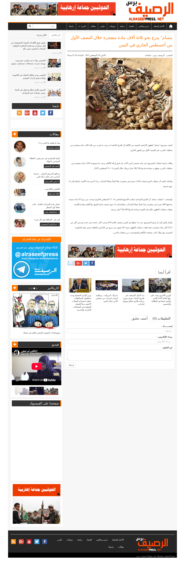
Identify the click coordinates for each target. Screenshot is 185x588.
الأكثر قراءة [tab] (42, 35)
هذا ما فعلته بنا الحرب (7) (49, 143)
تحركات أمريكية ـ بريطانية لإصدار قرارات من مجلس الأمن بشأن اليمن (107, 298)
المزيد (83, 26)
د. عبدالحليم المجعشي (50, 224)
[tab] (164, 272)
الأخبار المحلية (159, 26)
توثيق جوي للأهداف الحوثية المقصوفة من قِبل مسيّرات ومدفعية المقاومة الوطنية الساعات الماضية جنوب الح (28, 46)
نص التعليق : (167, 347)
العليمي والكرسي (52, 189)
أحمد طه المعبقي (52, 166)
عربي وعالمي (143, 26)
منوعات (112, 26)
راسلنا (71, 26)
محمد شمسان (53, 148)
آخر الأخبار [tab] (55, 35)
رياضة (122, 26)
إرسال (71, 365)
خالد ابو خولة (53, 194)
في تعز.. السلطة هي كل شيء (47, 220)
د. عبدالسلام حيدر (52, 212)
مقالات (93, 26)
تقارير (102, 26)
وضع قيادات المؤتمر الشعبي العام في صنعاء (41, 333)
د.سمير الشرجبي (52, 181)
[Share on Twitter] (86, 263)
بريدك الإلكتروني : (164, 337)
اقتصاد (131, 26)
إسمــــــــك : (166, 326)
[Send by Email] (70, 263)
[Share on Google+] (78, 263)
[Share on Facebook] (92, 263)
